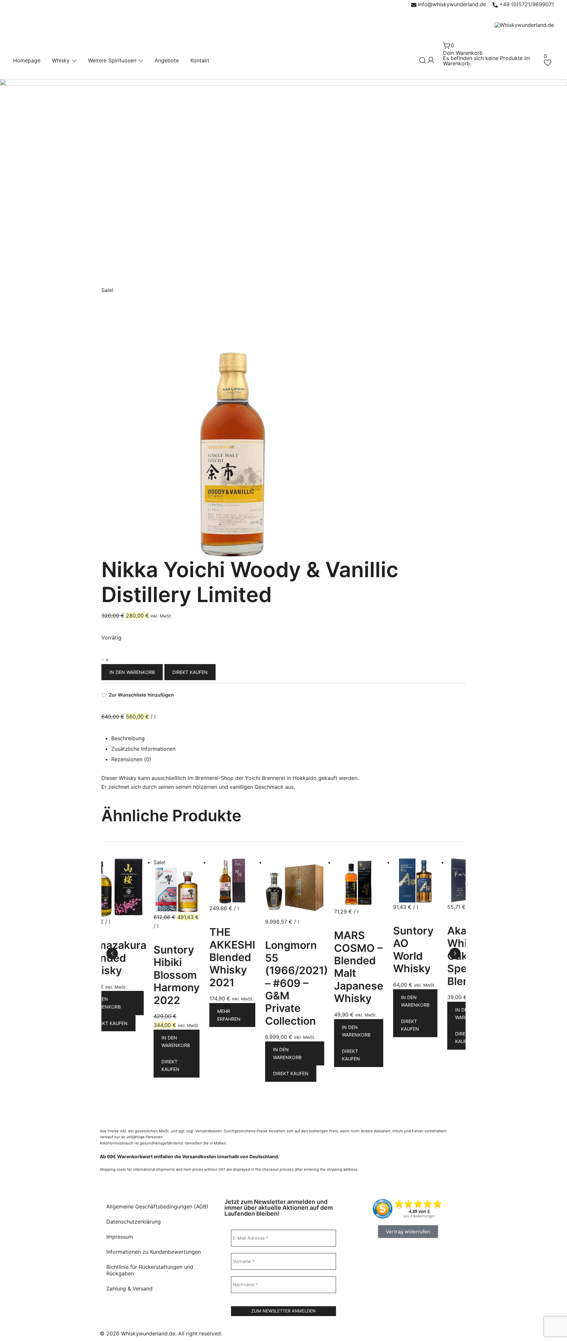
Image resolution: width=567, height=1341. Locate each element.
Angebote (167, 60)
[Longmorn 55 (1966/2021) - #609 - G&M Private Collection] (294, 862)
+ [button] (107, 659)
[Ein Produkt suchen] (423, 60)
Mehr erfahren (229, 1015)
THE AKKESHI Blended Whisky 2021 (232, 957)
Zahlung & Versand (129, 1288)
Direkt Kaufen (190, 672)
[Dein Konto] (431, 60)
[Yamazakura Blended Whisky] (113, 862)
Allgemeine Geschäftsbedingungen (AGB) (157, 1206)
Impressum (119, 1236)
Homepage (26, 60)
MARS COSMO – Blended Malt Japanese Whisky (358, 967)
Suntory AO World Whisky (413, 949)
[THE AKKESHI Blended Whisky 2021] (232, 862)
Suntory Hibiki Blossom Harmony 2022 (177, 975)
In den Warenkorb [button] (106, 1003)
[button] (455, 953)
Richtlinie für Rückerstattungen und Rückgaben (149, 1270)
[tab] (288, 739)
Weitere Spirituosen (112, 60)
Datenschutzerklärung (133, 1221)
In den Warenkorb (132, 672)
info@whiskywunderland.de (452, 4)
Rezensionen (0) (131, 759)
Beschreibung (128, 738)
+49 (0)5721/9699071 (526, 4)
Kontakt (199, 60)
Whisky (61, 60)
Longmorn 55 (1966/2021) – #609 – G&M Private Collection (296, 983)
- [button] (102, 659)
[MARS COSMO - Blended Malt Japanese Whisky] (358, 862)
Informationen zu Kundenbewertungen (153, 1251)
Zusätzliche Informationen (143, 748)
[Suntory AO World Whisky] (415, 862)
